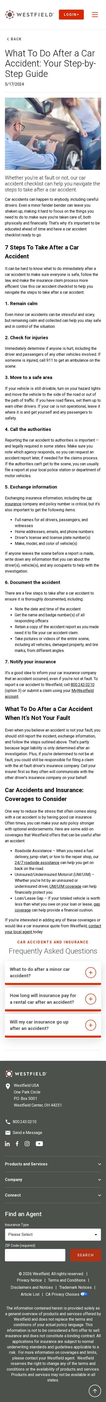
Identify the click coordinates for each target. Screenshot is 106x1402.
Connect (13, 1195)
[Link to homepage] (29, 15)
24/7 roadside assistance (37, 862)
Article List (30, 1294)
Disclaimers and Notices (32, 1287)
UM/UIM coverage (65, 886)
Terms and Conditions (67, 1280)
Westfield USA (26, 1085)
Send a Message (27, 1132)
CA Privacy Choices (62, 1294)
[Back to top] (95, 1391)
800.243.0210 (82, 684)
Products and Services (26, 1164)
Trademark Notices (75, 1287)
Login (70, 15)
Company (13, 1179)
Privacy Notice (29, 1280)
